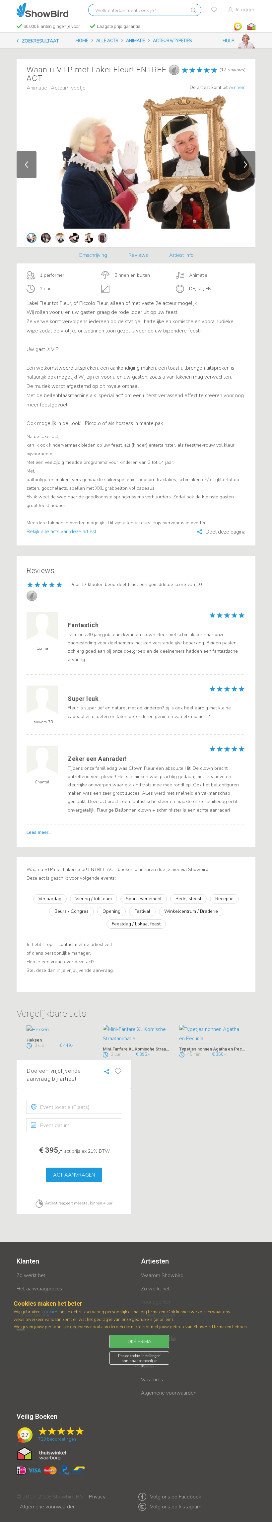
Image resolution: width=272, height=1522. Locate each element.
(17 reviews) (232, 70)
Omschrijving (93, 255)
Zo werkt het (31, 1275)
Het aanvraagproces (39, 1288)
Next (245, 164)
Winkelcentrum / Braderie (191, 911)
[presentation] (74, 1107)
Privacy (97, 1492)
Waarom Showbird (162, 1275)
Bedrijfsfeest (188, 899)
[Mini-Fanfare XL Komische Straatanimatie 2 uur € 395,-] (136, 1034)
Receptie (224, 899)
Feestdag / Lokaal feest (136, 924)
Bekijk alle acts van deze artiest (62, 531)
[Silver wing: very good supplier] (174, 69)
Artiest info (181, 255)
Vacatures (152, 1379)
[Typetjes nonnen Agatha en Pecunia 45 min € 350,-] (212, 1034)
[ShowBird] (42, 10)
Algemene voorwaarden (168, 1393)
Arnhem (237, 87)
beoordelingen (57, 1439)
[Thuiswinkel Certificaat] (42, 1453)
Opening (111, 911)
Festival (142, 911)
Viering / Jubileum (93, 899)
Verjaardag (49, 899)
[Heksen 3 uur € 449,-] (60, 1030)
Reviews (138, 255)
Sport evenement (144, 899)
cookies (49, 1311)
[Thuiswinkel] (251, 27)
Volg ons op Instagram (175, 1506)
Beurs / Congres (71, 911)
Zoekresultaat (40, 41)
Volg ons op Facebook (175, 1496)
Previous (26, 164)
